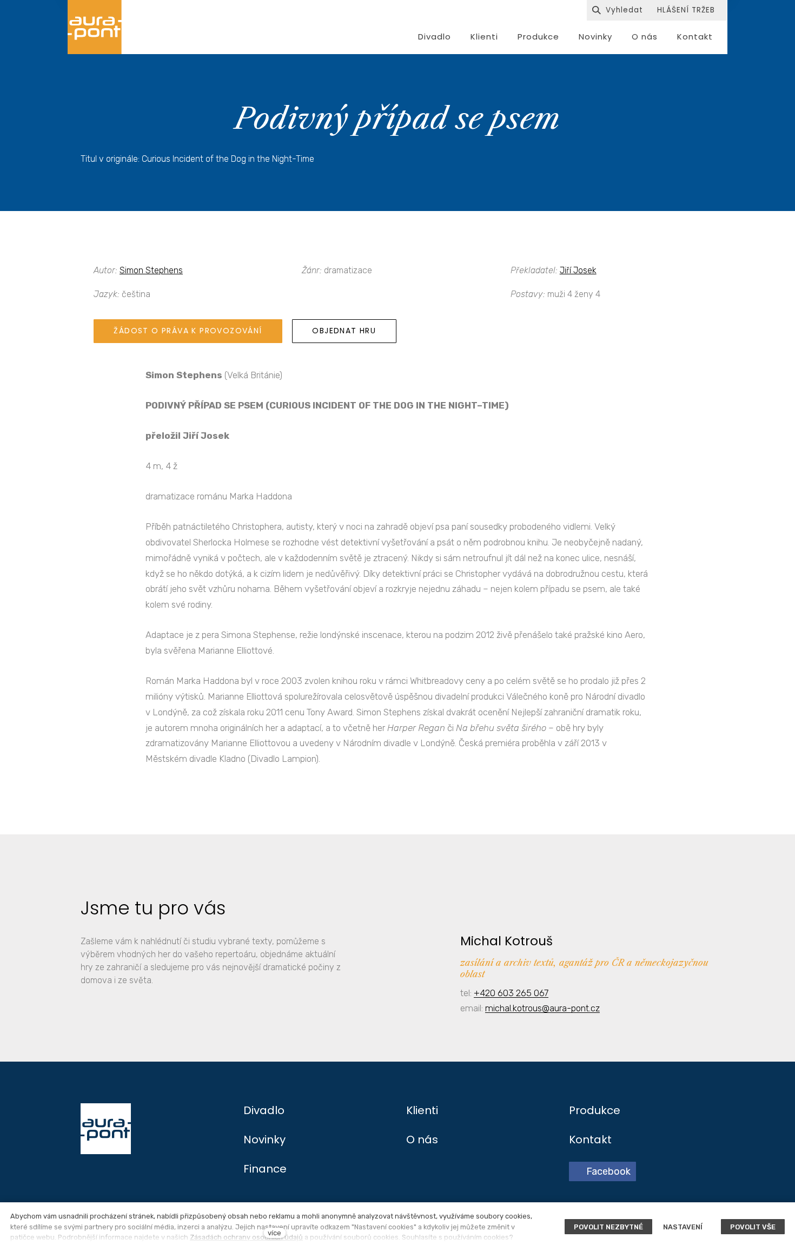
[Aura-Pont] (95, 27)
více (274, 1233)
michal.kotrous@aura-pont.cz (542, 1008)
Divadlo (263, 1110)
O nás (422, 1139)
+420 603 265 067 (511, 992)
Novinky (264, 1139)
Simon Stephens (151, 270)
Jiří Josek (578, 270)
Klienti (422, 1110)
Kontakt (590, 1139)
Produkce (594, 1110)
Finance (265, 1168)
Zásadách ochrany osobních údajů (246, 1237)
